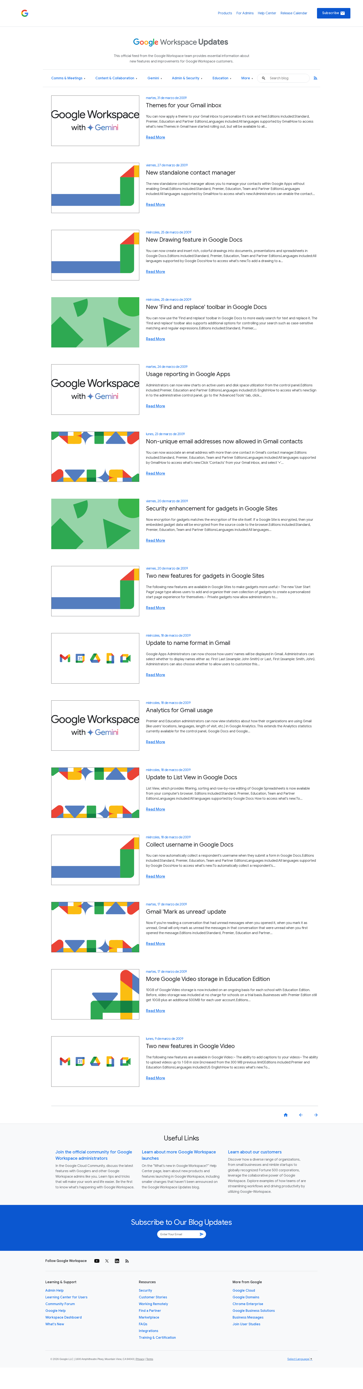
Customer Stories (153, 1297)
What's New (54, 1324)
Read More (155, 137)
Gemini (154, 78)
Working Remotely (153, 1304)
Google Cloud (244, 1290)
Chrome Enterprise (248, 1304)
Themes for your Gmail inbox (183, 105)
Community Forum (60, 1304)
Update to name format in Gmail (188, 643)
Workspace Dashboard (63, 1317)
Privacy (140, 1359)
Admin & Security (187, 78)
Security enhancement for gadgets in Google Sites (212, 508)
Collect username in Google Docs (189, 844)
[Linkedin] (117, 1261)
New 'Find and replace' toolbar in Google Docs (206, 307)
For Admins (245, 13)
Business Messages (248, 1317)
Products (225, 13)
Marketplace (149, 1317)
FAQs (143, 1324)
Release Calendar (293, 13)
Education (222, 78)
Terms (149, 1359)
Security (145, 1290)
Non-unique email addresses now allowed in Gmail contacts (224, 441)
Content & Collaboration (116, 78)
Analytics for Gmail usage (179, 710)
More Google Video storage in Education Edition (208, 979)
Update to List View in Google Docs (191, 777)
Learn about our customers (255, 1152)
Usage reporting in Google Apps (188, 374)
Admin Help (54, 1290)
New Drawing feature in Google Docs (194, 239)
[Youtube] (97, 1261)
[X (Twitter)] (107, 1261)
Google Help (55, 1311)
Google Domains (246, 1297)
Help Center (267, 13)
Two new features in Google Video (190, 1046)
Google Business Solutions (254, 1311)
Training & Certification (157, 1338)
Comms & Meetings (68, 78)
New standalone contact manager (191, 172)
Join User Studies (246, 1324)
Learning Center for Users (66, 1297)
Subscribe (333, 13)
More (247, 78)
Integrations (148, 1331)
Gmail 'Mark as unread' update (186, 911)
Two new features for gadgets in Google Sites (205, 575)
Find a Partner (150, 1311)
